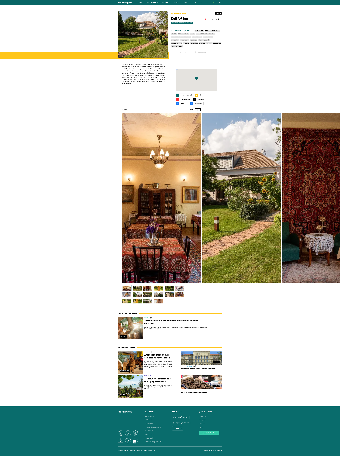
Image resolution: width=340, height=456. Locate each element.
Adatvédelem (149, 416)
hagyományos (207, 37)
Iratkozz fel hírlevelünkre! (209, 433)
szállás (174, 34)
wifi (180, 46)
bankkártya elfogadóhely (205, 34)
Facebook (202, 416)
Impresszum (149, 431)
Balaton (218, 13)
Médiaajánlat (149, 434)
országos (123, 336)
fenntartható (197, 37)
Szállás (189, 30)
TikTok (201, 427)
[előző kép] (196, 109)
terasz (209, 43)
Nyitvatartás (202, 52)
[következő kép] (199, 109)
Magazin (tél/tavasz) (182, 423)
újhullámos (217, 43)
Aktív (146, 317)
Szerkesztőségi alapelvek (153, 442)
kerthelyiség (199, 30)
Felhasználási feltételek (153, 427)
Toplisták (147, 375)
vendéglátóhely (183, 34)
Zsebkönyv (178, 428)
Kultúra (189, 366)
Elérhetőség (149, 424)
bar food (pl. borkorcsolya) (180, 37)
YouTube (202, 424)
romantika (215, 30)
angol (193, 34)
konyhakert (185, 40)
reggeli (207, 30)
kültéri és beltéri (204, 40)
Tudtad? (189, 390)
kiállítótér (175, 40)
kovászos (193, 40)
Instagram (202, 420)
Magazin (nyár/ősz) (182, 417)
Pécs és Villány (124, 370)
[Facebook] (212, 19)
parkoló (202, 43)
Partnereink (149, 438)
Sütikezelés (148, 420)
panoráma (194, 43)
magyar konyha (176, 43)
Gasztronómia (176, 13)
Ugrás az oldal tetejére (212, 450)
